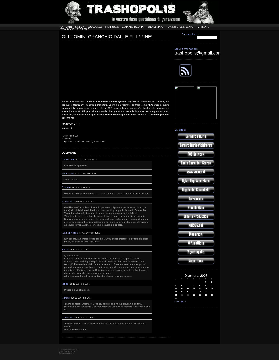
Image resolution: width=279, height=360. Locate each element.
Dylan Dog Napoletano (196, 181)
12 (188, 288)
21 (200, 292)
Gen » (183, 301)
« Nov (177, 301)
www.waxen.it (196, 172)
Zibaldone (67, 29)
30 (212, 295)
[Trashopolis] (184, 118)
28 (200, 295)
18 (182, 292)
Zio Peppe (83, 29)
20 (194, 292)
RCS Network (196, 154)
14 (200, 288)
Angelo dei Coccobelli (196, 189)
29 (206, 295)
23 (212, 292)
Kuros (65, 249)
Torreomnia (196, 198)
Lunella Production (196, 216)
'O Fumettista (196, 243)
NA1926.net (196, 225)
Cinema (79, 27)
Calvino (66, 187)
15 (206, 288)
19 (188, 292)
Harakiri (66, 297)
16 (212, 288)
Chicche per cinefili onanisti (79, 141)
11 (182, 288)
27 (194, 295)
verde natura (68, 173)
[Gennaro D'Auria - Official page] (207, 118)
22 (206, 292)
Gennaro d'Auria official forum (196, 145)
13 (194, 288)
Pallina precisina (70, 232)
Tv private (202, 27)
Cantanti (66, 27)
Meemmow (196, 234)
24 (176, 295)
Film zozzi (112, 27)
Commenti (67, 138)
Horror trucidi (99, 141)
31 (176, 298)
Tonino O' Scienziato (179, 27)
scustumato (67, 201)
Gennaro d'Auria (196, 136)
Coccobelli (95, 27)
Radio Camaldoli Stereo (196, 163)
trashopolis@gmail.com (198, 52)
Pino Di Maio (155, 27)
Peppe (65, 283)
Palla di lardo (68, 159)
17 (176, 292)
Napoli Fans (196, 261)
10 (176, 288)
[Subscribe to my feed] (185, 76)
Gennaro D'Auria (133, 27)
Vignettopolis (196, 252)
